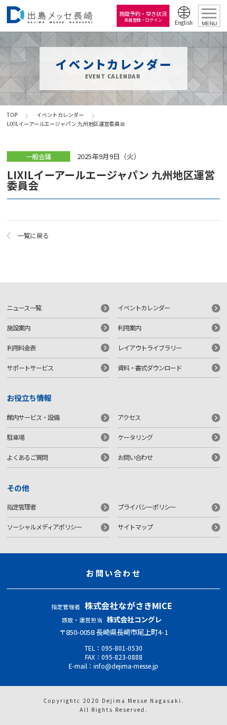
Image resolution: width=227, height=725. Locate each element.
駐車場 (15, 437)
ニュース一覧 (24, 307)
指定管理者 (21, 506)
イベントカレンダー (60, 115)
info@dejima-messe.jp (125, 665)
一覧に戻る (33, 235)
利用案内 (129, 327)
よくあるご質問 (27, 457)
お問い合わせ (135, 457)
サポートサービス (30, 367)
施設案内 (18, 327)
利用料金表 (21, 347)
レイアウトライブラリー (150, 347)
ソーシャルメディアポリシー (44, 526)
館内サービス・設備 (33, 417)
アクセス (129, 417)
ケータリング (135, 437)
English (184, 22)
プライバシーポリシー (147, 506)
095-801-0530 (122, 647)
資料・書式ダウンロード (150, 367)
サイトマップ (135, 526)
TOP (12, 115)
